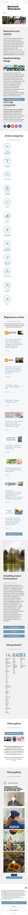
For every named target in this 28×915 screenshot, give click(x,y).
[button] (26, 887)
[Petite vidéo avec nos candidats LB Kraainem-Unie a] (14, 862)
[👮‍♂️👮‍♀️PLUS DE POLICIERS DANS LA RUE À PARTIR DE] (14, 818)
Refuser (14, 906)
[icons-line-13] (7, 268)
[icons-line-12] (7, 254)
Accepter (14, 902)
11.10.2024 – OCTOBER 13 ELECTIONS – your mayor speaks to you (13, 447)
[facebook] (5, 126)
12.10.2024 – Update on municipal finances (12, 401)
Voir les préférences (14, 910)
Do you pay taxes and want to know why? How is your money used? (13, 469)
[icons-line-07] (7, 296)
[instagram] (16, 126)
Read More (7, 351)
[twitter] (8, 126)
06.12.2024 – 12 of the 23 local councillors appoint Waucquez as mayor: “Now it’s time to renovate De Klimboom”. (13, 370)
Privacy (14, 913)
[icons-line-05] (7, 199)
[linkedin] (20, 126)
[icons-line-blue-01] (7, 143)
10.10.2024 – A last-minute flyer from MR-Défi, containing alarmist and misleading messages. (14, 424)
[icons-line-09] (7, 226)
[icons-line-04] (7, 185)
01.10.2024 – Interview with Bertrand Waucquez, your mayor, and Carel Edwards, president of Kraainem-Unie (13, 521)
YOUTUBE (14, 760)
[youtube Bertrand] (14, 736)
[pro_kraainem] (14, 65)
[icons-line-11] (7, 240)
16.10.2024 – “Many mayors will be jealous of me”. (12, 386)
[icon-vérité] (7, 282)
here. (4, 121)
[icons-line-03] (7, 171)
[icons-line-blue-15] (7, 212)
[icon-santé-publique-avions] (7, 157)
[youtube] (12, 126)
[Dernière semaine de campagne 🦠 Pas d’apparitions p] (14, 796)
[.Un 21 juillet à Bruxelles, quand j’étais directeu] (14, 840)
